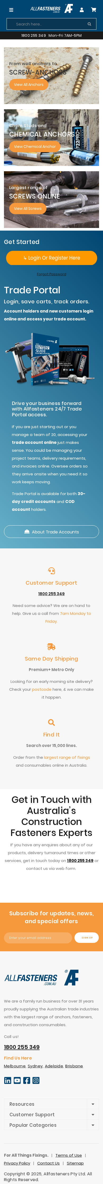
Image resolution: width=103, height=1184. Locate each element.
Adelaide (54, 1066)
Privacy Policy (17, 1163)
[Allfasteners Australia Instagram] (36, 1083)
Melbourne (15, 1066)
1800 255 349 (51, 593)
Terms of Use (68, 1155)
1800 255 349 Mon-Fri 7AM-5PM (51, 35)
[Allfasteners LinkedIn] (7, 1083)
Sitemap (75, 1163)
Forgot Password (51, 274)
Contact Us (48, 1163)
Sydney (35, 1066)
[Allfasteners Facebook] (26, 1083)
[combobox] (51, 24)
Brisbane (74, 1066)
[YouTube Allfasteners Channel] (17, 1083)
